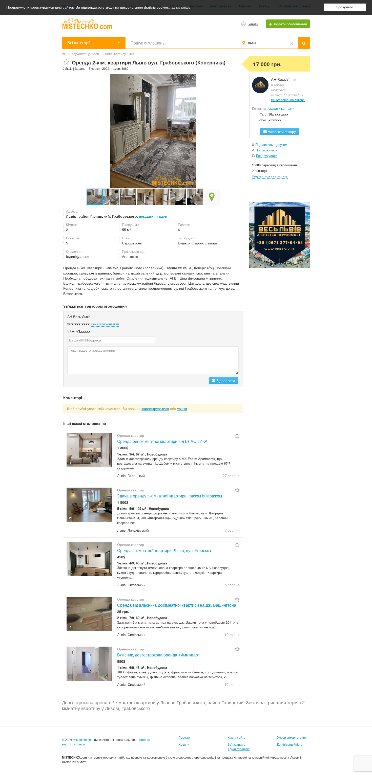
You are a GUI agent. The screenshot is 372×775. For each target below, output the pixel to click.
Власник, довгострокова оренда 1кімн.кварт (158, 655)
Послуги (184, 737)
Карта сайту (236, 737)
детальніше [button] (181, 7)
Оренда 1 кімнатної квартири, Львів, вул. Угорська (164, 550)
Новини (183, 744)
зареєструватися (155, 408)
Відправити (225, 380)
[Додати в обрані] (66, 62)
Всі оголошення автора (288, 100)
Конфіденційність (289, 744)
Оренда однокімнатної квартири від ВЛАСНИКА (162, 441)
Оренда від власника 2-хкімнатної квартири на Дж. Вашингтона (176, 605)
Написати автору (281, 131)
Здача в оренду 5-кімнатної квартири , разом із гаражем (169, 496)
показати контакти (280, 108)
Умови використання (292, 737)
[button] (111, 196)
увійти (182, 408)
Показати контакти (105, 324)
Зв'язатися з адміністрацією (239, 746)
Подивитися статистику (270, 176)
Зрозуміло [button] (344, 7)
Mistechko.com (83, 739)
